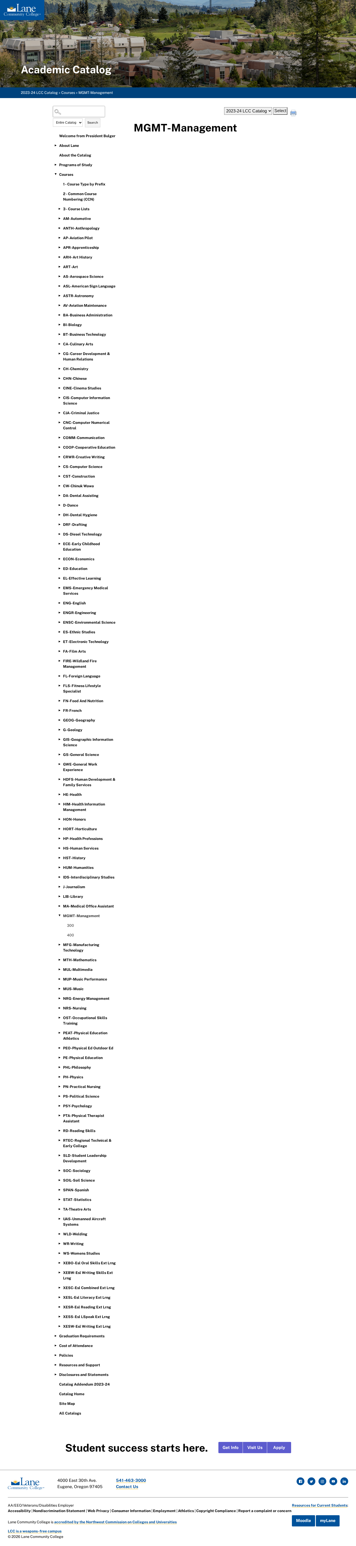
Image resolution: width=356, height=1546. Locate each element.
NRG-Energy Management (86, 998)
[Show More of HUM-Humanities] (59, 867)
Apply (279, 1447)
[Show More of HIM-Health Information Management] (59, 804)
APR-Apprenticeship (81, 247)
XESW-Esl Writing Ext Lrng (87, 1326)
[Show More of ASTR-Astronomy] (59, 295)
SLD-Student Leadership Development (85, 1158)
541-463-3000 (131, 1480)
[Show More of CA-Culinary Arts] (59, 343)
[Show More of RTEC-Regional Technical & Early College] (59, 1140)
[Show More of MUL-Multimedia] (59, 969)
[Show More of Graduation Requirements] (55, 1335)
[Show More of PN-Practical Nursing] (59, 1086)
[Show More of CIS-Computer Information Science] (59, 397)
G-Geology (72, 730)
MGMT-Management (81, 916)
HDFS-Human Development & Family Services (89, 782)
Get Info (230, 1447)
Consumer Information (131, 1511)
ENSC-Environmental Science (89, 622)
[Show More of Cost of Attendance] (55, 1345)
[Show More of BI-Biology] (59, 324)
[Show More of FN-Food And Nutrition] (59, 700)
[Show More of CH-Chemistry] (59, 368)
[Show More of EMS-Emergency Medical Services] (59, 587)
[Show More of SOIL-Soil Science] (59, 1180)
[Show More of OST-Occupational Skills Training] (59, 1017)
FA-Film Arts (74, 651)
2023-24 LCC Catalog (39, 93)
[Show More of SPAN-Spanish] (59, 1189)
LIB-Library (73, 896)
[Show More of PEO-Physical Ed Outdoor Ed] (59, 1047)
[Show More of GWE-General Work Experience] (59, 764)
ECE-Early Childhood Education (81, 546)
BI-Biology (72, 325)
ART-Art (70, 267)
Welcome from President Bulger (87, 136)
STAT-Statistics (77, 1200)
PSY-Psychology (77, 1106)
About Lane (69, 145)
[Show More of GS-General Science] (59, 754)
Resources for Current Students (319, 1505)
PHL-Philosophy (77, 1067)
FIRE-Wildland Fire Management (80, 664)
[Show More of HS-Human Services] (59, 848)
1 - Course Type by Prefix (84, 184)
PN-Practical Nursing (82, 1087)
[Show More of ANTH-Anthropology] (59, 228)
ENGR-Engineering (79, 613)
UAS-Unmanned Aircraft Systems (84, 1221)
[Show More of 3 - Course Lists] (59, 208)
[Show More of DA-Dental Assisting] (59, 495)
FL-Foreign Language (81, 676)
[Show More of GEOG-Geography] (59, 720)
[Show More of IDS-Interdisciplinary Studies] (59, 877)
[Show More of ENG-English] (59, 602)
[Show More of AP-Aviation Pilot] (59, 237)
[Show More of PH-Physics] (59, 1076)
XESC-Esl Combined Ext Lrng (89, 1288)
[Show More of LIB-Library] (59, 896)
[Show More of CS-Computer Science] (59, 466)
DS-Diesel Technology (82, 534)
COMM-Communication (84, 438)
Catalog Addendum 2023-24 (84, 1384)
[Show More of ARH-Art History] (59, 257)
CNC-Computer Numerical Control (86, 425)
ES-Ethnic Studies (79, 632)
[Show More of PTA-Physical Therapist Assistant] (59, 1115)
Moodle (303, 1520)
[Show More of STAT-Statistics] (59, 1199)
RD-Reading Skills (79, 1131)
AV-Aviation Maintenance (85, 305)
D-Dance (70, 505)
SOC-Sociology (76, 1171)
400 (70, 935)
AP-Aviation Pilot (78, 238)
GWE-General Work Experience (80, 767)
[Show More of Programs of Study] (55, 164)
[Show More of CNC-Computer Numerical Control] (59, 422)
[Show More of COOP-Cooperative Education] (59, 447)
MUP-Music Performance (85, 979)
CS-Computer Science (82, 467)
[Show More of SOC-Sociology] (59, 1170)
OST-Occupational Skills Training (85, 1020)
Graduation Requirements (82, 1336)
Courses (68, 93)
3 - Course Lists (76, 209)
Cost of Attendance (76, 1346)
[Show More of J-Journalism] (59, 886)
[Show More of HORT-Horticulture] (59, 828)
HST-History (74, 858)
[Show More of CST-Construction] (59, 476)
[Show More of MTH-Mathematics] (59, 959)
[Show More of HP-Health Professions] (59, 838)
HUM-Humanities (78, 867)
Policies (66, 1355)
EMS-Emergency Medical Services (85, 590)
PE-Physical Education (83, 1058)
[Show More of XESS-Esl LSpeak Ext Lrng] (59, 1316)
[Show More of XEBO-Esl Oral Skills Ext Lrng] (59, 1262)
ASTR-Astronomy (78, 296)
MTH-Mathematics (79, 960)
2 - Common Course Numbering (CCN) (80, 196)
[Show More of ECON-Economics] (59, 558)
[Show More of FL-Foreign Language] (59, 675)
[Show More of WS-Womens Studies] (59, 1253)
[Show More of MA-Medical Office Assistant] (59, 906)
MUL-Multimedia (78, 969)
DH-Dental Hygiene (80, 515)
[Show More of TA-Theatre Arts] (59, 1209)
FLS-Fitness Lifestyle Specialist (82, 688)
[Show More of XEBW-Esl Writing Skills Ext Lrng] (59, 1272)
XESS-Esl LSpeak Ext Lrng (86, 1317)
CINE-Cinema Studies (82, 388)
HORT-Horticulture (80, 829)
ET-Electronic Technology (86, 642)
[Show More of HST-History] (59, 857)
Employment (164, 1511)
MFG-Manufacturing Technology (81, 947)
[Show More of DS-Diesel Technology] (59, 534)
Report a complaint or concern (264, 1511)
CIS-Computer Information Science (86, 400)
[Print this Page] (294, 114)
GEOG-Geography (79, 720)
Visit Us (254, 1447)
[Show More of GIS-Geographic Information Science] (59, 739)
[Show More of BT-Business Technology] (59, 334)
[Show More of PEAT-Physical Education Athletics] (59, 1032)
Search (92, 122)
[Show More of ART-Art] (59, 266)
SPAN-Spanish (76, 1190)
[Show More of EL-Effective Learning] (59, 578)
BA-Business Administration (87, 315)
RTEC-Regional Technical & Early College (87, 1143)
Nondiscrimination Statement (59, 1511)
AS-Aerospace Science (83, 276)
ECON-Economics (78, 559)
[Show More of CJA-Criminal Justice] (59, 412)
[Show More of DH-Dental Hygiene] (59, 514)
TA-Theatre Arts (77, 1209)
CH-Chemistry (75, 369)
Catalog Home (71, 1394)
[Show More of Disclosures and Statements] (55, 1374)
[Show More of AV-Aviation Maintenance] (59, 305)
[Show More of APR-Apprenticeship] (59, 247)
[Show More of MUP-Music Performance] (59, 979)
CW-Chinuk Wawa (78, 486)
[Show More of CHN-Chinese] (59, 378)
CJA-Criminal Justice (81, 413)
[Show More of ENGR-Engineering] (59, 612)
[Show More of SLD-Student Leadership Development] (59, 1155)
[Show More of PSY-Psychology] (59, 1105)
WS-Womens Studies (81, 1253)
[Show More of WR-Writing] (59, 1243)
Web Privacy (98, 1511)
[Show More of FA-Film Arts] (59, 651)
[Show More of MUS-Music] (59, 988)
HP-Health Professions (83, 839)
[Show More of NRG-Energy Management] (59, 998)
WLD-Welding (75, 1234)
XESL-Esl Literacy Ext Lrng (87, 1297)
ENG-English (74, 603)
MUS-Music (73, 989)
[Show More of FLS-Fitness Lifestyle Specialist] (59, 685)
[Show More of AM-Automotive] (59, 218)
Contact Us (127, 1486)
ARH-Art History (77, 257)
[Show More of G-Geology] (59, 729)
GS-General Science (81, 755)
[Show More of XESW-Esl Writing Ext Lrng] (59, 1326)
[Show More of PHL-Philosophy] (59, 1067)
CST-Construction (79, 476)
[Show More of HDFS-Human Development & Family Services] (59, 779)
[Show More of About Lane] (55, 145)
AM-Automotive (77, 218)
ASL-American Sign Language (89, 286)
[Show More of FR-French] (59, 710)
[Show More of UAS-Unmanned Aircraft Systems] (59, 1218)
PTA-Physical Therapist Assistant (83, 1118)
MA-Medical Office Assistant (88, 906)
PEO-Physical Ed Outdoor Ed (88, 1048)
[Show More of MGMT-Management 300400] (59, 915)
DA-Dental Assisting (81, 496)
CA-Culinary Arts (78, 344)
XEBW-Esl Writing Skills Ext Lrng (88, 1275)
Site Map (67, 1403)
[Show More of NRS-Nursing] (59, 1007)
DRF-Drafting (75, 524)
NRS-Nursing (75, 1008)
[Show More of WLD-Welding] (59, 1233)
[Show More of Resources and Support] (55, 1364)
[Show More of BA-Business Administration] (59, 314)
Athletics (186, 1511)
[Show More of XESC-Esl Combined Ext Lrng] (59, 1287)
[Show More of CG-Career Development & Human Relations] (59, 353)
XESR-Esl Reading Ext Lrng (87, 1307)
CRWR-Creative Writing (84, 457)
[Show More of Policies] (55, 1355)
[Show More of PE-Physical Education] (59, 1057)
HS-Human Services (81, 848)
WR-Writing (73, 1244)
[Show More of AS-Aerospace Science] (59, 276)
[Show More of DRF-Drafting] (59, 524)
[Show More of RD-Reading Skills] (59, 1130)
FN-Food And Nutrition (83, 701)
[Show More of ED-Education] (59, 568)
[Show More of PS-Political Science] (59, 1096)
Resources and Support (79, 1365)
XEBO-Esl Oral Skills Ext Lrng (89, 1263)
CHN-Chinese (75, 378)
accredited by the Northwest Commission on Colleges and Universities (115, 1522)
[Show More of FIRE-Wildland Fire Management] (59, 660)
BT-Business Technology (84, 334)
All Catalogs (70, 1413)
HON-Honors (74, 819)
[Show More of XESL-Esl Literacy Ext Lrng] (59, 1297)
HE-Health (72, 794)
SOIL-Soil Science (79, 1180)
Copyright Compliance (216, 1511)
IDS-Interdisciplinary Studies (88, 877)
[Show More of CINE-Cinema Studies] (59, 387)
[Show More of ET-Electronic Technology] (59, 641)
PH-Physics (73, 1077)
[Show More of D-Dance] (59, 505)
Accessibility (19, 1511)
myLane (327, 1520)
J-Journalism (74, 887)
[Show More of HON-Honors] (59, 819)
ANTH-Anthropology (81, 228)
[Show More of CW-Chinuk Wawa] (59, 485)
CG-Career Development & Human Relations (86, 356)
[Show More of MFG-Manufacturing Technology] (59, 944)
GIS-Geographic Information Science (88, 742)
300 (70, 925)
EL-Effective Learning (82, 578)
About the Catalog (75, 155)
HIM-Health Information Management (84, 807)
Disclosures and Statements (83, 1375)
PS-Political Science (81, 1096)
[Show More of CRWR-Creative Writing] (59, 456)
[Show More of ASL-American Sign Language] (59, 285)
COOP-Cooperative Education (89, 447)
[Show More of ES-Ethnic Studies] (59, 631)
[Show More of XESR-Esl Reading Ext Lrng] (59, 1306)
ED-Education (75, 569)
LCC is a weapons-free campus (35, 1531)
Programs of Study (75, 165)
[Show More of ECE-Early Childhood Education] (59, 543)
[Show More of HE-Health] (59, 794)
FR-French (72, 710)
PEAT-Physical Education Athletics (85, 1035)
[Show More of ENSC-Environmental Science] (59, 622)
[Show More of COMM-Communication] (59, 437)
